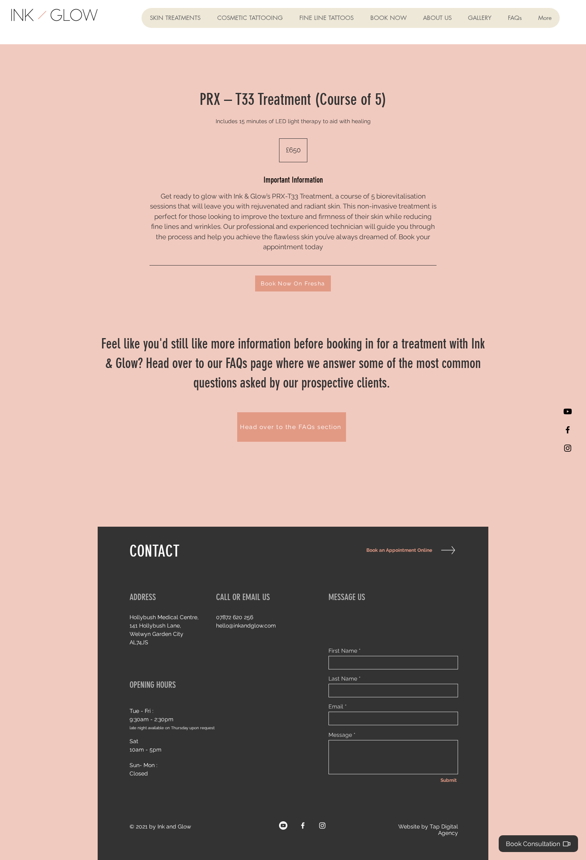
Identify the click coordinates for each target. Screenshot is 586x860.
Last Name (342, 678)
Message (340, 735)
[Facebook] (567, 430)
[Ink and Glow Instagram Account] (567, 448)
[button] (175, 18)
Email (335, 706)
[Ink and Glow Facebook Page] (303, 825)
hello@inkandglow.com (246, 625)
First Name (342, 650)
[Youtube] (567, 411)
